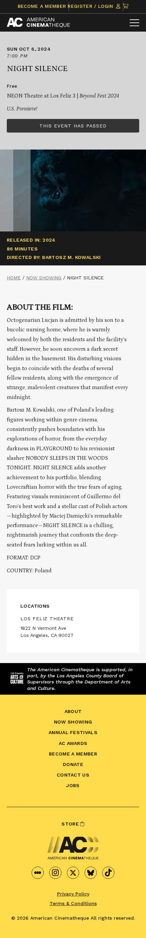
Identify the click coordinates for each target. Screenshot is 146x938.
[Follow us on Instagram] (55, 873)
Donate (73, 764)
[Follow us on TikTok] (108, 873)
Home (14, 277)
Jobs (72, 785)
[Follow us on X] (73, 873)
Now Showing (43, 277)
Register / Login (91, 6)
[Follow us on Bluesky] (91, 873)
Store (70, 824)
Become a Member (42, 6)
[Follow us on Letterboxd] (38, 873)
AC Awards (73, 743)
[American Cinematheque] (38, 23)
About (73, 711)
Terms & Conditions (73, 903)
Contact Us (73, 775)
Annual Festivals (73, 732)
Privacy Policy (73, 894)
